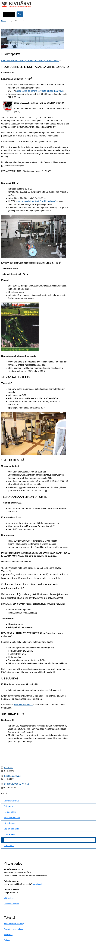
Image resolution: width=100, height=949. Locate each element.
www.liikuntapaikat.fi (23, 705)
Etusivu (3, 21)
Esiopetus (8, 806)
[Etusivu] (11, 4)
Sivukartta (8, 934)
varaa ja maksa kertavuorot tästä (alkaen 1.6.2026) (39, 91)
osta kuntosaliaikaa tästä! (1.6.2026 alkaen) (36, 201)
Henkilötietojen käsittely (14, 923)
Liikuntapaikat (10, 840)
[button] (96, 4)
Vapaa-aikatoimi (11, 829)
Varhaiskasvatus (11, 801)
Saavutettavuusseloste (13, 929)
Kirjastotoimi (9, 823)
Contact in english (11, 904)
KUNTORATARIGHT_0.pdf (16, 784)
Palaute (7, 940)
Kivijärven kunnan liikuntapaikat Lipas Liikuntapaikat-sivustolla (30, 60)
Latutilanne (9, 845)
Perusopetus (10, 812)
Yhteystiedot (9, 898)
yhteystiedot (37, 884)
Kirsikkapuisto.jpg (12, 776)
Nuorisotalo (9, 834)
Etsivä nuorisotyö (12, 817)
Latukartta (8, 768)
